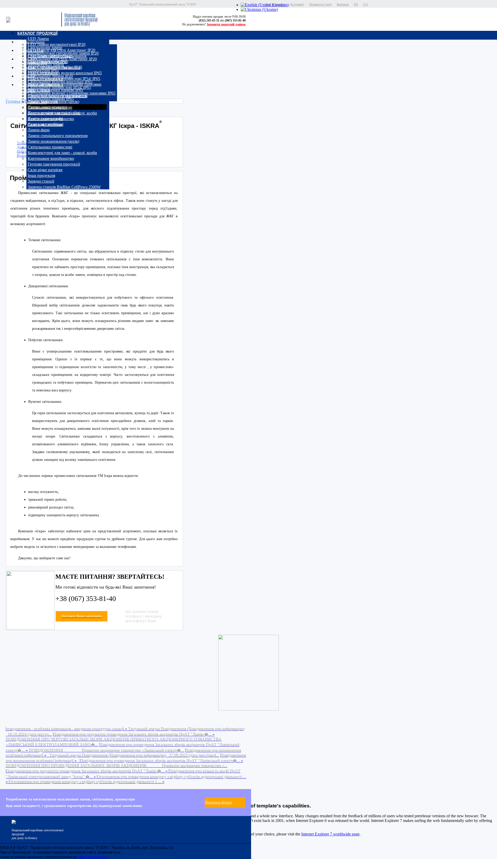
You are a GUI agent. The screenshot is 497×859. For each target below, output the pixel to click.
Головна (13, 101)
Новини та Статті (320, 4)
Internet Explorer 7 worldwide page (330, 834)
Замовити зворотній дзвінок (226, 24)
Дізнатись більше (218, 802)
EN (356, 4)
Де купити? (297, 4)
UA (365, 4)
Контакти (343, 4)
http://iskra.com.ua (93, 857)
